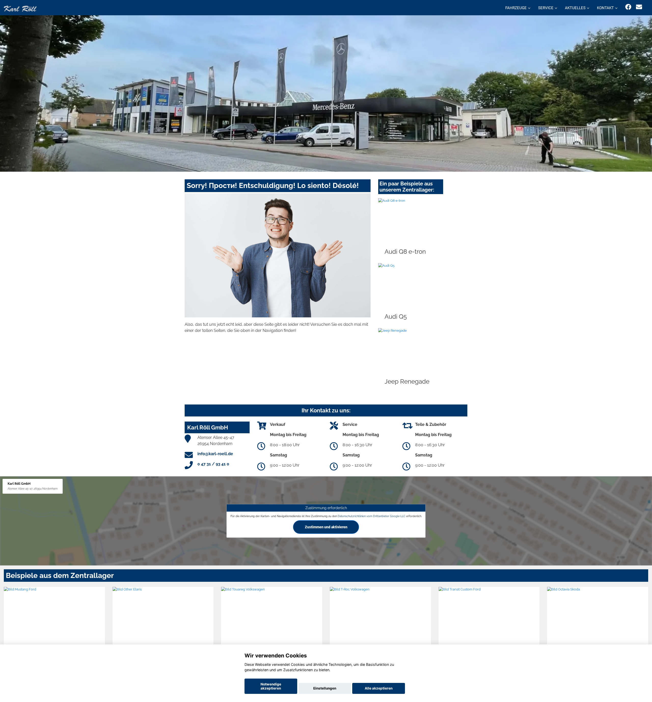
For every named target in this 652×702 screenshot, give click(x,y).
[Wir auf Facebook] (628, 7)
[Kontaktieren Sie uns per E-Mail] (639, 7)
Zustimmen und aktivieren (326, 527)
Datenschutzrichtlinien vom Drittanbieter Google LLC (371, 516)
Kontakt (605, 8)
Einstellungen (324, 688)
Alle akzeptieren (378, 688)
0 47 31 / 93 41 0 (213, 464)
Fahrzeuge (516, 8)
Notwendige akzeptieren (271, 686)
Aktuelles (575, 8)
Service (545, 8)
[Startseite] (20, 8)
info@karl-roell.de (215, 453)
